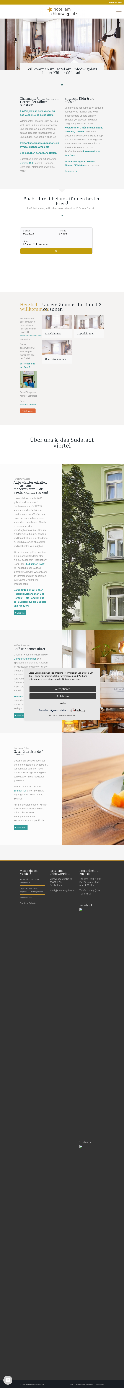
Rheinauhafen (26, 897)
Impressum (53, 715)
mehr (62, 703)
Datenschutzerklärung (67, 715)
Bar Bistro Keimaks (28, 903)
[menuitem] (114, 2)
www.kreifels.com (28, 404)
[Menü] (117, 11)
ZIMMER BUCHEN (115, 2)
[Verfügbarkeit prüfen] (56, 251)
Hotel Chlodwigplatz (37, 1384)
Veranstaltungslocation (31, 335)
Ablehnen (63, 696)
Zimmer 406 (26, 163)
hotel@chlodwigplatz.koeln (64, 890)
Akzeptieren (62, 689)
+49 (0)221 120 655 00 (89, 892)
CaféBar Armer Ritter (25, 658)
